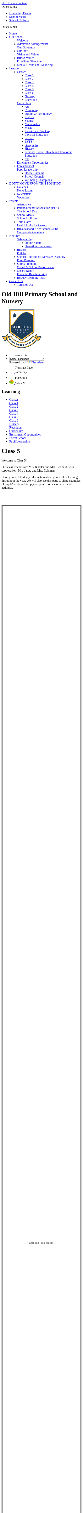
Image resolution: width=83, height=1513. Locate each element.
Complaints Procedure (30, 232)
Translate (37, 362)
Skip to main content (14, 3)
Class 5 (29, 89)
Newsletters (24, 194)
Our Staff (22, 51)
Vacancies (23, 197)
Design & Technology (38, 113)
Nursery (30, 96)
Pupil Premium (26, 260)
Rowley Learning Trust (31, 277)
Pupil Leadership (27, 169)
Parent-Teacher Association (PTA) (38, 208)
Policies (21, 253)
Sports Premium (26, 263)
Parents (13, 201)
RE (27, 159)
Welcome (22, 40)
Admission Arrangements (32, 44)
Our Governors (26, 47)
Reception (31, 99)
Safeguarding (25, 239)
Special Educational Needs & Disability (41, 256)
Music (28, 127)
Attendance (24, 204)
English (29, 117)
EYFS (28, 141)
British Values (25, 58)
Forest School (25, 166)
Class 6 (29, 92)
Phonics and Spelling (37, 131)
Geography (31, 145)
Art (27, 106)
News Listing (25, 190)
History (29, 148)
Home (13, 33)
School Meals (17, 16)
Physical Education (36, 134)
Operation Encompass (38, 246)
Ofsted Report (25, 270)
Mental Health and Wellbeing (35, 64)
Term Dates (24, 221)
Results (21, 249)
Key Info (14, 235)
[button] (18, 27)
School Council (34, 176)
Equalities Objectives (30, 61)
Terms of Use (25, 284)
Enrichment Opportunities (32, 162)
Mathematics (32, 124)
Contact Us (16, 281)
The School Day (27, 211)
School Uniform (19, 20)
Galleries (22, 187)
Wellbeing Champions (38, 180)
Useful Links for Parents (32, 225)
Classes (21, 71)
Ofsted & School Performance (35, 267)
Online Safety (33, 242)
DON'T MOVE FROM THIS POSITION (35, 183)
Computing (31, 110)
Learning (14, 68)
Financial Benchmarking (32, 274)
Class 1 (29, 75)
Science (29, 138)
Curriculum (24, 103)
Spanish (29, 120)
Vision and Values (28, 54)
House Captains (34, 173)
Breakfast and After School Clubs (37, 228)
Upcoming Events (20, 13)
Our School (16, 37)
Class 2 (29, 78)
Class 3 (29, 82)
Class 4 (29, 85)
